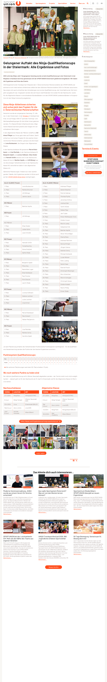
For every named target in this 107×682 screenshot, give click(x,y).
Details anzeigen (93, 172)
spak (85, 118)
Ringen (86, 106)
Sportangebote (41, 3)
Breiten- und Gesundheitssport (92, 74)
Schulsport (87, 109)
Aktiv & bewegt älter (89, 61)
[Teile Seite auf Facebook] (73, 460)
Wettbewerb (87, 141)
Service (72, 3)
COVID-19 (86, 80)
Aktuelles (29, 3)
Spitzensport (87, 121)
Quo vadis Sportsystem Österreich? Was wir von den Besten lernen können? (52, 493)
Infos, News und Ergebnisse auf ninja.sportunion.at (39, 421)
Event (85, 83)
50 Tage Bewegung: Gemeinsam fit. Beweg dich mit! (88, 537)
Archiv (86, 64)
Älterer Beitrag (88, 8)
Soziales (86, 115)
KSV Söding (87, 89)
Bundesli (86, 77)
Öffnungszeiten (88, 99)
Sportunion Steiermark (20, 57)
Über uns (82, 3)
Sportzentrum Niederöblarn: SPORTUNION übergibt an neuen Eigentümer (86, 493)
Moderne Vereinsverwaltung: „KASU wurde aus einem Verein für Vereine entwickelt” (17, 493)
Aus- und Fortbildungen (90, 67)
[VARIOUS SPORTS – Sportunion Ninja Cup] (9, 431)
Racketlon (87, 102)
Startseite (5, 57)
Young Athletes (88, 144)
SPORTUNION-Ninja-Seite (16, 177)
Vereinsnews (87, 134)
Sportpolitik (87, 125)
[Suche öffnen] (87, 3)
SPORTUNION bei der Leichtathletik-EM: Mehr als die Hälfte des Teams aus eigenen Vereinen (18, 538)
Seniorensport (88, 112)
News (11, 57)
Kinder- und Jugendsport (90, 86)
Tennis (86, 131)
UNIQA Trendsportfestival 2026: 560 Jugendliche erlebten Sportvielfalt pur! (52, 538)
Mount (86, 96)
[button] (83, 152)
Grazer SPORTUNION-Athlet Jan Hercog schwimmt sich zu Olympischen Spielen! (91, 38)
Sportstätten (62, 3)
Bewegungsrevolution (90, 70)
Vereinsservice (88, 138)
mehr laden (40, 453)
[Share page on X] (76, 460)
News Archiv (53, 567)
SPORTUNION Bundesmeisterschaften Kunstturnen (95, 161)
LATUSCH (86, 93)
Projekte (52, 3)
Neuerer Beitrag (89, 34)
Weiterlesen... (86, 28)
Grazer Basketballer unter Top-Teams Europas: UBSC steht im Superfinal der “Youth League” (91, 13)
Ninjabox (26, 116)
